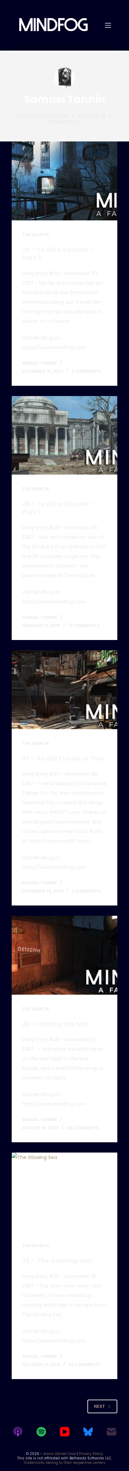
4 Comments (86, 371)
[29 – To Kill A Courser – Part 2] (65, 180)
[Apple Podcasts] (18, 1431)
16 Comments (83, 625)
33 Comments (84, 1364)
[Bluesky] (88, 1431)
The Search (35, 234)
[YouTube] (64, 1431)
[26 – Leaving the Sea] (65, 955)
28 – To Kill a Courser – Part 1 (58, 508)
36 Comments (83, 1128)
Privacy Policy (91, 1453)
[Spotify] (41, 1431)
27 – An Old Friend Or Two (63, 758)
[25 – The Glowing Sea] (65, 1192)
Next (99, 1406)
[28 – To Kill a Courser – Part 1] (65, 435)
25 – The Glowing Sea (56, 1260)
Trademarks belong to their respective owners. (64, 1462)
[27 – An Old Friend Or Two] (65, 689)
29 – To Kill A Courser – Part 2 (58, 253)
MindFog (52, 25)
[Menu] (108, 25)
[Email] (111, 1431)
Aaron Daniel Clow (59, 1453)
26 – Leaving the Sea (55, 1024)
